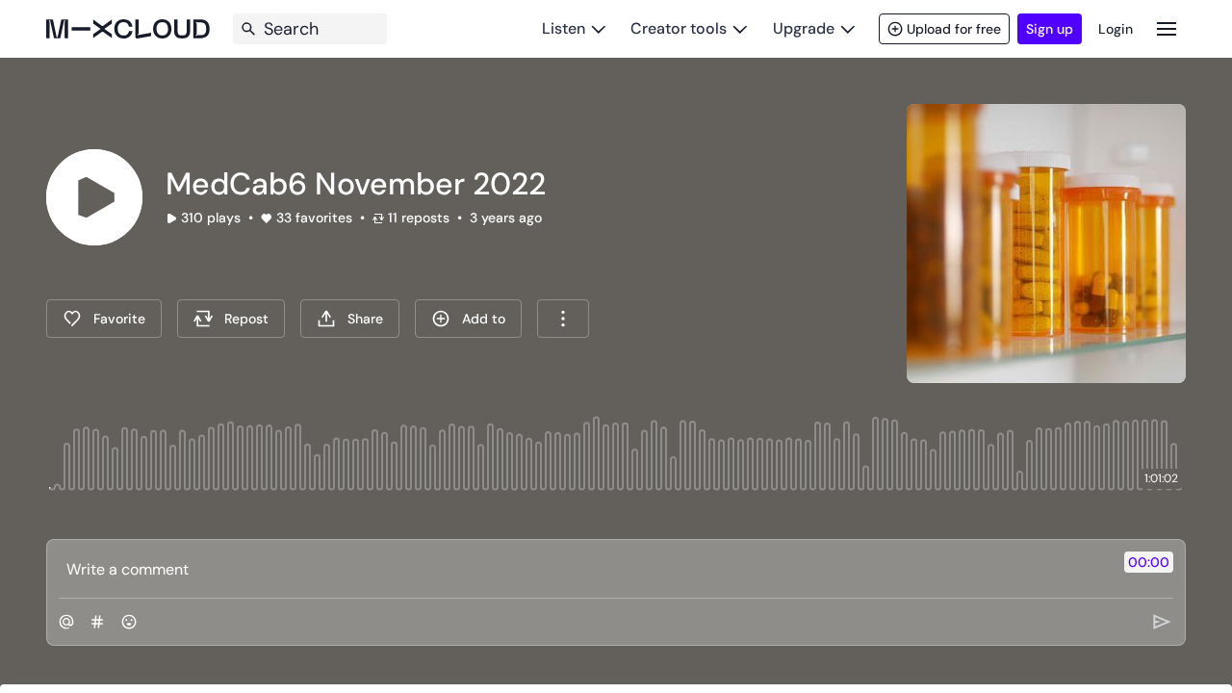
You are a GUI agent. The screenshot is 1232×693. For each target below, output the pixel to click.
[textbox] (584, 569)
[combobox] (563, 318)
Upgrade (803, 28)
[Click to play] (94, 197)
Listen (563, 28)
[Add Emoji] (129, 621)
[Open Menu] (1166, 28)
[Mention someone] (66, 621)
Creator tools (678, 28)
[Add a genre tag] (97, 621)
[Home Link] (128, 28)
